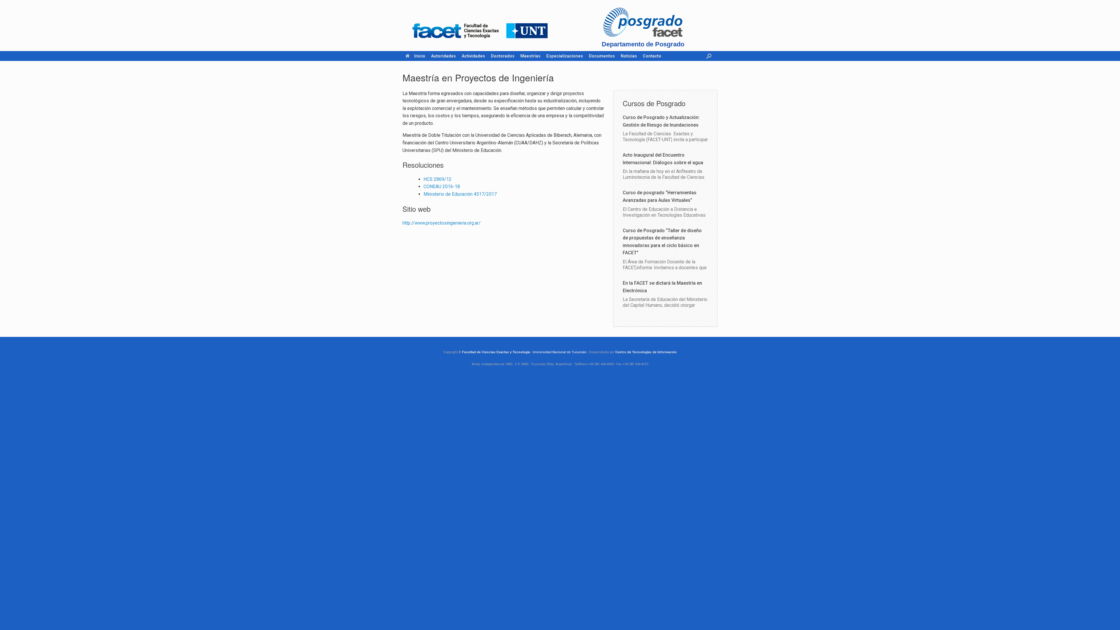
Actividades (473, 56)
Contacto (652, 56)
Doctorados (502, 56)
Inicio (419, 56)
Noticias (629, 56)
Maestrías (530, 56)
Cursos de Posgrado (654, 103)
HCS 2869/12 (438, 179)
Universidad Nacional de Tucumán (560, 352)
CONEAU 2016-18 (442, 186)
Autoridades (443, 56)
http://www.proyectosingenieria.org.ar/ (441, 223)
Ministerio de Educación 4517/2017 (460, 194)
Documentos (602, 56)
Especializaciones (564, 56)
